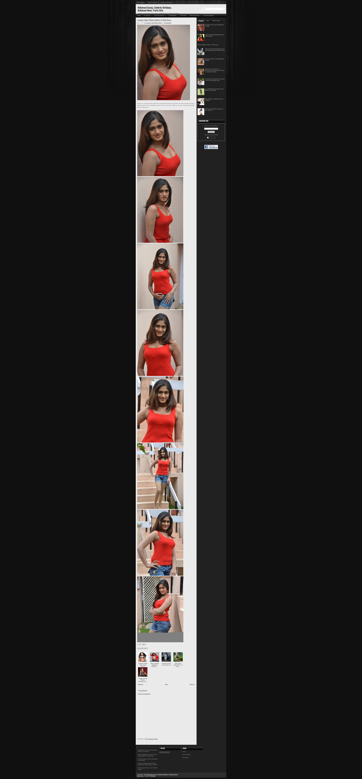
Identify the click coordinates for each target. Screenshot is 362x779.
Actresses (148, 15)
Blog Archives (216, 21)
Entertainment (160, 15)
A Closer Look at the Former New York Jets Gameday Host (215, 79)
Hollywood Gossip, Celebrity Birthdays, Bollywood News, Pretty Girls (154, 9)
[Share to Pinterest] (145, 644)
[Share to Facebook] (143, 644)
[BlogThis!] (140, 644)
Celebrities (172, 15)
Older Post (192, 684)
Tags (208, 21)
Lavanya (148, 23)
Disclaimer (141, 2)
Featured (183, 15)
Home (139, 15)
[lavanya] (160, 175)
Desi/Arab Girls (195, 15)
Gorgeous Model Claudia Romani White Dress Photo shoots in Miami (147, 764)
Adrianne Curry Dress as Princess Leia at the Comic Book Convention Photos (214, 70)
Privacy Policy (152, 2)
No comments (167, 23)
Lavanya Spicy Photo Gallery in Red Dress (154, 20)
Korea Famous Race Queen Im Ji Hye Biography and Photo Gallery (215, 49)
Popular (201, 21)
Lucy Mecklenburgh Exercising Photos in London (214, 89)
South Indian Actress (156, 23)
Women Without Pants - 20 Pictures (207, 44)
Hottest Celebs (166, 2)
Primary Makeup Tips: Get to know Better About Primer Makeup (147, 755)
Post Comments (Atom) (151, 739)
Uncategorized (208, 15)
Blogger (153, 776)
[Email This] (138, 644)
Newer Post (140, 684)
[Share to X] (142, 644)
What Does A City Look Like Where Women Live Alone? (147, 750)
